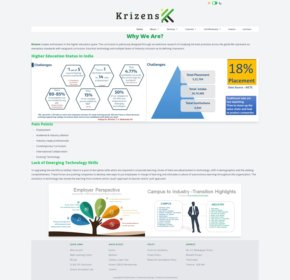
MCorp (73, 259)
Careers (113, 269)
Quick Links (76, 244)
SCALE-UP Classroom (81, 264)
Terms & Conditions (157, 250)
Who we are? (76, 250)
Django (151, 277)
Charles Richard (170, 277)
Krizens (132, 277)
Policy (151, 244)
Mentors (113, 254)
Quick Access (116, 244)
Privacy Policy (154, 254)
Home (140, 29)
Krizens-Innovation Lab (81, 269)
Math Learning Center (81, 254)
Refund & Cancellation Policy (161, 259)
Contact (247, 29)
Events (232, 29)
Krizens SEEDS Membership (123, 264)
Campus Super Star (119, 259)
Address (190, 244)
